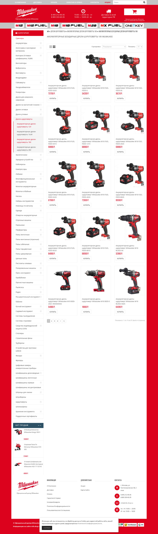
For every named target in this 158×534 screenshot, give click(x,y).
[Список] (50, 47)
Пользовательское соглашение (58, 510)
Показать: (131, 47)
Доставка (37, 2)
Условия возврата (53, 502)
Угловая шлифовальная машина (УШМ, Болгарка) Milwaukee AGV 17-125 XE (33, 464)
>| (64, 321)
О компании (20, 2)
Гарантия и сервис (74, 2)
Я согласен (47, 528)
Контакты (94, 2)
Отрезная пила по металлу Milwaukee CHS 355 (32, 446)
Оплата (54, 2)
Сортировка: (96, 47)
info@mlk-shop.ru (127, 503)
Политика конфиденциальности (58, 506)
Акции (107, 2)
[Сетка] (54, 47)
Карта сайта (85, 490)
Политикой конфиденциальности (90, 523)
